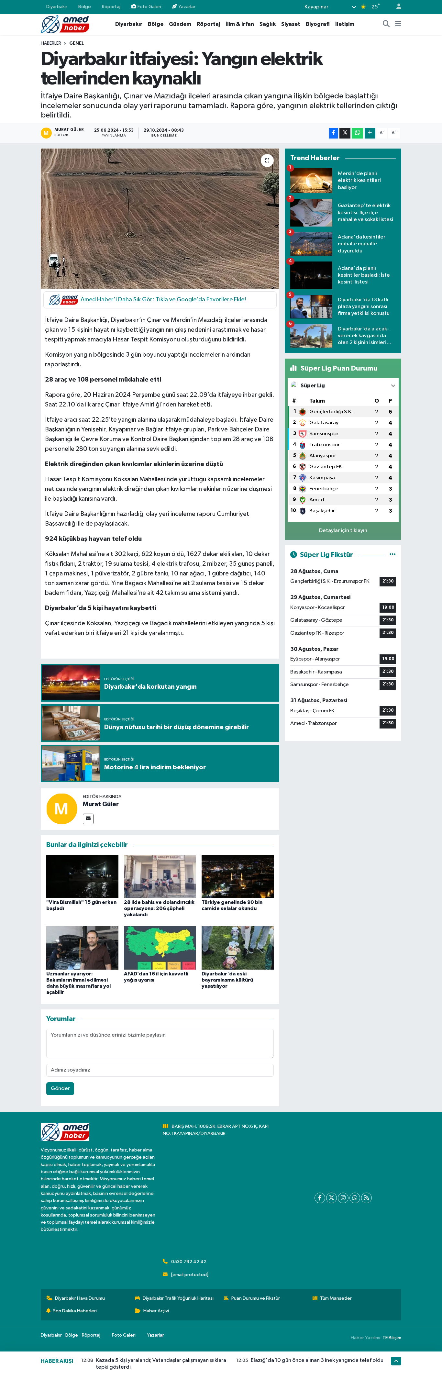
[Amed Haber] (65, 24)
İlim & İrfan (240, 24)
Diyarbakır (56, 6)
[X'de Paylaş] (344, 133)
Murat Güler (101, 804)
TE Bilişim (391, 1337)
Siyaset (290, 24)
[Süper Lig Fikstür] (393, 555)
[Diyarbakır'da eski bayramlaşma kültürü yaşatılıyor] (238, 948)
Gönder (60, 1088)
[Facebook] (320, 1198)
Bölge (84, 6)
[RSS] (366, 1198)
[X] (331, 1198)
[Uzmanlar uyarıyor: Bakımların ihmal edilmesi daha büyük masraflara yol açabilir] (82, 948)
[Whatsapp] (354, 1198)
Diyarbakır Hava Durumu (80, 1298)
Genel (76, 43)
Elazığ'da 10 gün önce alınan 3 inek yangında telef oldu (317, 1360)
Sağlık (268, 24)
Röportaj (111, 6)
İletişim (344, 24)
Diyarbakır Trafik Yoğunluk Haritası (178, 1298)
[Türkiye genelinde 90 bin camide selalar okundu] (238, 876)
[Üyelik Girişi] (396, 7)
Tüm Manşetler (336, 1298)
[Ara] (386, 24)
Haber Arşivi (156, 1310)
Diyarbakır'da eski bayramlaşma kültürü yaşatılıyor (227, 980)
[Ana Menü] (398, 24)
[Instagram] (343, 1198)
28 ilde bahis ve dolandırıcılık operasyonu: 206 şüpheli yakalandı (159, 908)
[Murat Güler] (61, 808)
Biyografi (318, 24)
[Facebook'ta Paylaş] (333, 133)
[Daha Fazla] (370, 133)
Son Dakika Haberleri (75, 1310)
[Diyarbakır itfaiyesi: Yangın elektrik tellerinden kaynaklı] (160, 218)
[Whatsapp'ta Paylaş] (357, 133)
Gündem (180, 24)
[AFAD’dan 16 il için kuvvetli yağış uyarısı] (160, 948)
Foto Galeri (149, 6)
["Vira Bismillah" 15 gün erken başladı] (82, 876)
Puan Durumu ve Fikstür (255, 1298)
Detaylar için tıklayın (343, 530)
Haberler (51, 43)
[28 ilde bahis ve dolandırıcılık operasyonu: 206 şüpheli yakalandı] (160, 876)
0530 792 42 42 (188, 1261)
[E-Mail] (88, 819)
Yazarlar (186, 6)
